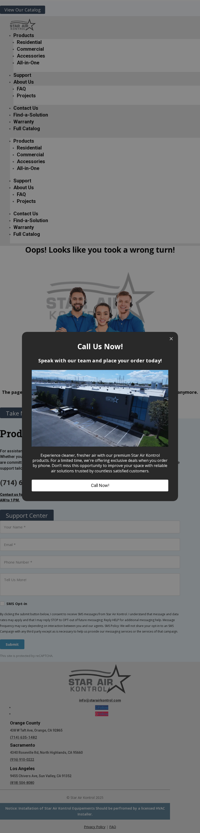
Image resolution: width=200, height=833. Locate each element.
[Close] (171, 339)
